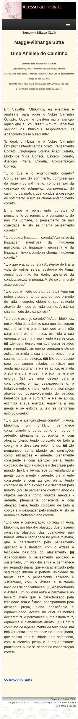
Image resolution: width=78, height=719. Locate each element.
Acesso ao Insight (43, 702)
